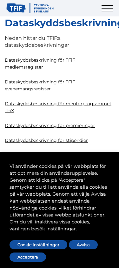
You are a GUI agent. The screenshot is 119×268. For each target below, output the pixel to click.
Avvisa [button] (83, 244)
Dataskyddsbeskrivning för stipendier (46, 140)
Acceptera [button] (27, 256)
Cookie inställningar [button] (38, 244)
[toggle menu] (108, 12)
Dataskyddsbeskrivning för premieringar (50, 125)
